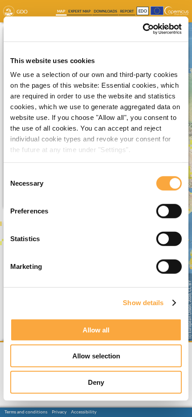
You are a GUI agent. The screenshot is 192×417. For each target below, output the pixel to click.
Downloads (105, 11)
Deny (96, 382)
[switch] (169, 211)
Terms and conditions (25, 411)
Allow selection (96, 356)
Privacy (59, 411)
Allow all (96, 329)
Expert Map (79, 11)
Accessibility (83, 411)
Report (127, 11)
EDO (142, 11)
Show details (143, 302)
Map (61, 11)
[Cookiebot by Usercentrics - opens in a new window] (143, 29)
